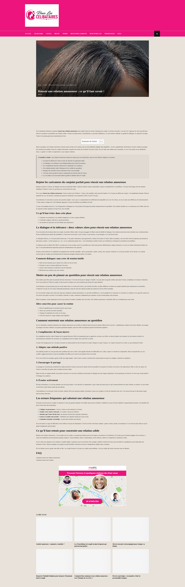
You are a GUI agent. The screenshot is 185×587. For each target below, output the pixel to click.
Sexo (119, 33)
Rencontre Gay (96, 33)
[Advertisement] (125, 15)
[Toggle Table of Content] (100, 141)
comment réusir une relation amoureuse (48, 457)
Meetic (57, 33)
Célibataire (38, 33)
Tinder (65, 33)
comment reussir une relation (45, 460)
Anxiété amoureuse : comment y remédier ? (50, 544)
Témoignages (109, 33)
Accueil (28, 33)
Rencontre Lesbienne (79, 33)
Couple (48, 33)
